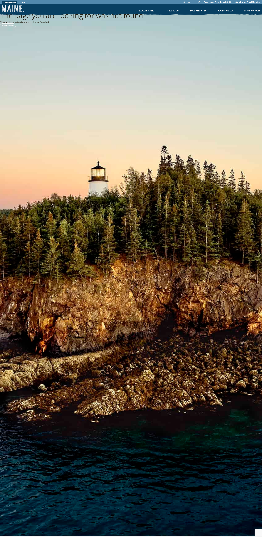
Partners (23, 2)
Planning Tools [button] (252, 11)
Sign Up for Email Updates (247, 2)
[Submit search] (199, 2)
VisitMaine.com (9, 2)
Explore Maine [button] (146, 11)
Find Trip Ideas (8, 25)
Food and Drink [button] (198, 11)
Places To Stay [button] (225, 11)
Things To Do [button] (172, 11)
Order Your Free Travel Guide (218, 2)
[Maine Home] (13, 8)
